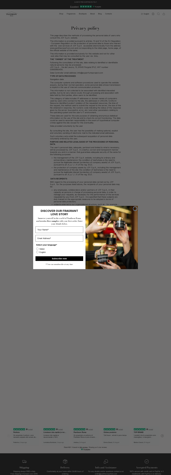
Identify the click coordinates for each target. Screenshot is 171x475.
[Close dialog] (135, 209)
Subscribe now (59, 258)
